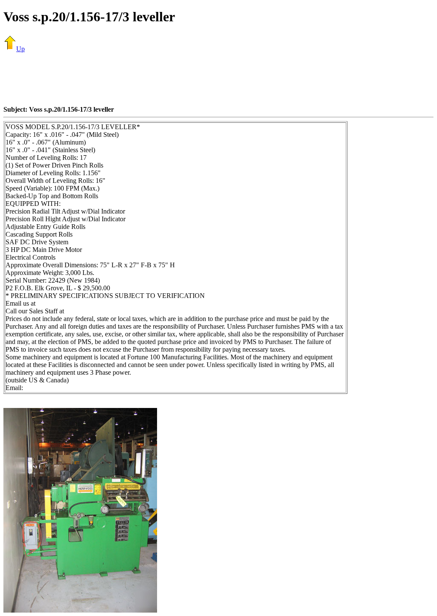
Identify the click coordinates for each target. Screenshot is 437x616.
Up (20, 48)
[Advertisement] (218, 79)
